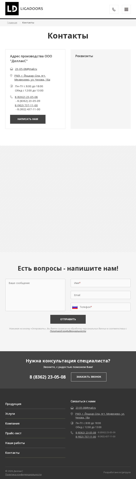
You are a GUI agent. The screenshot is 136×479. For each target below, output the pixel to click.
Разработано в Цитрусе (117, 472)
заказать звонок (88, 376)
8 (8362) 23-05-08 (26, 97)
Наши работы (15, 443)
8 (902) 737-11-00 (26, 105)
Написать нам (28, 119)
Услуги (10, 414)
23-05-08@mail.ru (26, 69)
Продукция (13, 404)
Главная (12, 22)
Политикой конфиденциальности (68, 331)
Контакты (12, 453)
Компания (12, 423)
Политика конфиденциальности (23, 474)
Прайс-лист (13, 433)
